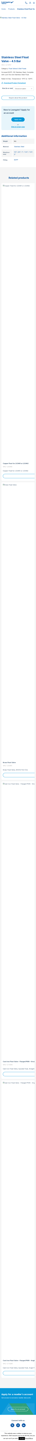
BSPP (16, 160)
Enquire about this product (18, 98)
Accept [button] (22, 1438)
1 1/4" (26, 152)
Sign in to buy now (18, 127)
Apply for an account (18, 1409)
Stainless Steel (19, 147)
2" (15, 154)
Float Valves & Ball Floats (17, 68)
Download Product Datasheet (15, 83)
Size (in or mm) (7, 88)
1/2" (15, 152)
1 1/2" (30, 152)
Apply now (18, 119)
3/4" (19, 152)
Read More (29, 1438)
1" (22, 152)
